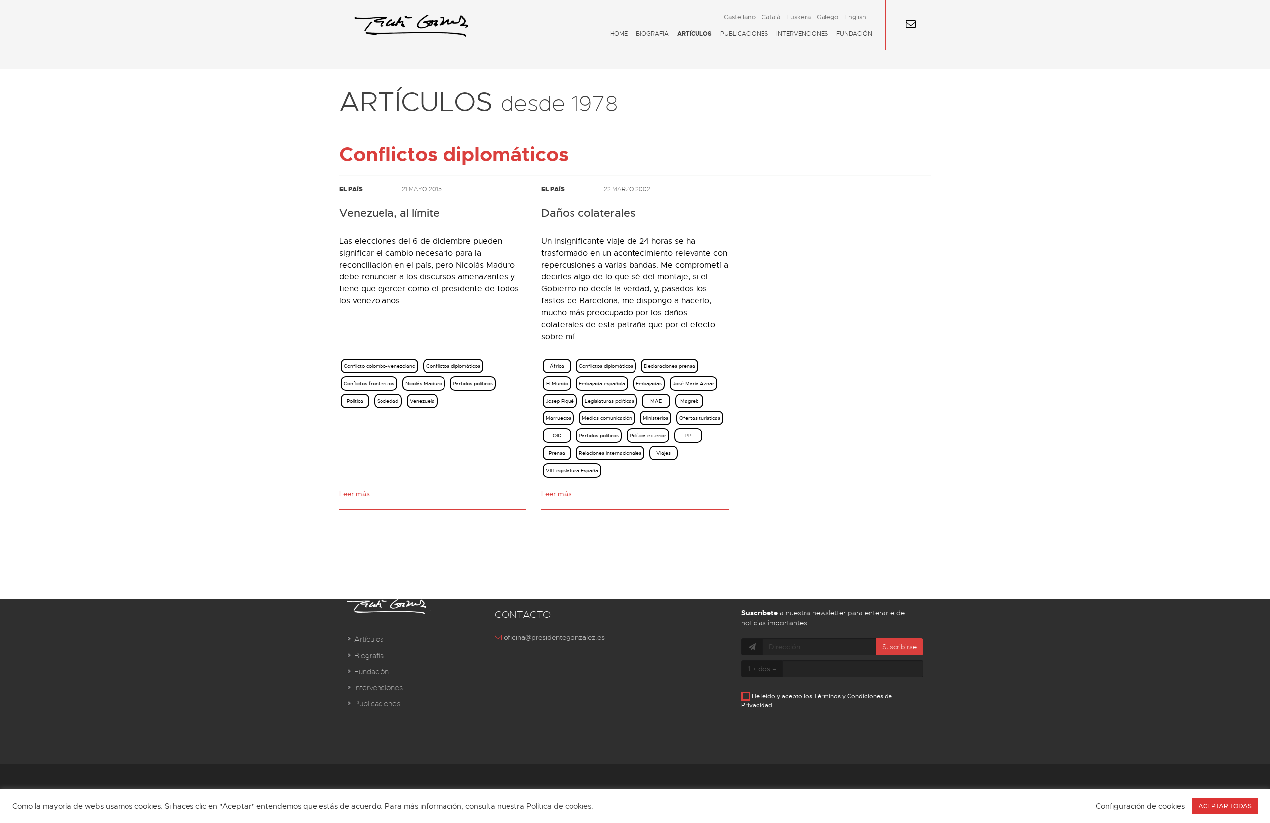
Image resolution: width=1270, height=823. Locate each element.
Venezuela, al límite (389, 213)
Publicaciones (744, 34)
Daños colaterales (588, 213)
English (855, 17)
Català (771, 17)
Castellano (740, 17)
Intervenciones (802, 34)
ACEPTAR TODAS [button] (1225, 806)
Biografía (652, 34)
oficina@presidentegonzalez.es (553, 637)
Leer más (354, 493)
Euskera (798, 17)
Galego (827, 17)
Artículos (694, 34)
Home (619, 34)
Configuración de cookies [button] (1140, 806)
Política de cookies (558, 806)
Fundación (854, 34)
